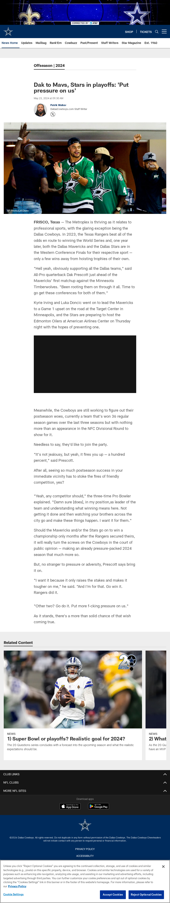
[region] (85, 881)
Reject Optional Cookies (146, 894)
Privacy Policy (85, 849)
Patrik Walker (58, 105)
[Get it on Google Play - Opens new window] (99, 808)
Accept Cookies (113, 894)
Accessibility (85, 855)
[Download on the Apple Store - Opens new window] (70, 806)
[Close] (163, 866)
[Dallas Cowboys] (85, 825)
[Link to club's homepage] (8, 30)
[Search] (156, 31)
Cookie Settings (13, 894)
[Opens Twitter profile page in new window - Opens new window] (52, 114)
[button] (85, 364)
